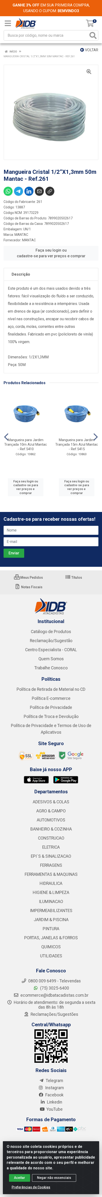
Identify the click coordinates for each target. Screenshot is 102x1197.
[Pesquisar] (93, 35)
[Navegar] (6, 437)
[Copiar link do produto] (49, 191)
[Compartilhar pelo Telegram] (18, 191)
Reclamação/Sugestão (51, 640)
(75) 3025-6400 (54, 988)
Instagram (54, 1087)
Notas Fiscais (31, 587)
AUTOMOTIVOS (51, 820)
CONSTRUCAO (51, 838)
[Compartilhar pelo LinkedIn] (28, 191)
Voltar (91, 50)
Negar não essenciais (54, 1178)
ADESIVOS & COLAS (51, 802)
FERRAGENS (51, 865)
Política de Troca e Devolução (51, 716)
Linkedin (54, 1102)
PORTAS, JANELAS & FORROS (51, 937)
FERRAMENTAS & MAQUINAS (51, 874)
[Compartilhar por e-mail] (39, 191)
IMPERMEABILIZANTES (51, 910)
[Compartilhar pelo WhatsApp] (8, 191)
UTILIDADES (51, 956)
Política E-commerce (51, 698)
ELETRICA (51, 847)
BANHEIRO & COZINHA (51, 829)
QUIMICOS (51, 946)
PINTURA (51, 928)
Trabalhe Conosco (51, 668)
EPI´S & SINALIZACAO (51, 856)
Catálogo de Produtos (51, 631)
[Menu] (8, 23)
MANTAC (21, 235)
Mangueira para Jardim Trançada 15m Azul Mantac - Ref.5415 (76, 444)
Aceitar (19, 1178)
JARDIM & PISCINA (51, 919)
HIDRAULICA (51, 883)
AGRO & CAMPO (51, 811)
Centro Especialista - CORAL (51, 649)
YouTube (54, 1109)
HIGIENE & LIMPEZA (51, 892)
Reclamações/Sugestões (54, 1014)
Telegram (54, 1080)
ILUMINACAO (51, 901)
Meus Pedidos (31, 577)
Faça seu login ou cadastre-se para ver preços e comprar (51, 253)
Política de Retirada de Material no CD (51, 689)
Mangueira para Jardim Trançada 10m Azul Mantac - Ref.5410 (25, 444)
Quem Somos (51, 658)
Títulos (76, 577)
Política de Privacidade (51, 707)
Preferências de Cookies (31, 1187)
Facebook (54, 1095)
